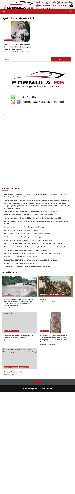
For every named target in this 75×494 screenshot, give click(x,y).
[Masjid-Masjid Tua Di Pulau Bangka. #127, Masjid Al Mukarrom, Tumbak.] (19, 322)
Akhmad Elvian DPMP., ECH (12, 52)
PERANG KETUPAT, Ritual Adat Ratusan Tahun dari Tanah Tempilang (36, 253)
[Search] (70, 11)
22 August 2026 (15, 308)
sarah (6, 211)
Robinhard (7, 227)
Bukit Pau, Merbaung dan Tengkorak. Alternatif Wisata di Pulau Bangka (37, 243)
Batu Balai (43, 299)
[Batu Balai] (55, 286)
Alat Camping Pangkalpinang (13, 221)
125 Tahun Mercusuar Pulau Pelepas (25, 257)
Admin (6, 215)
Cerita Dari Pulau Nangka (26, 263)
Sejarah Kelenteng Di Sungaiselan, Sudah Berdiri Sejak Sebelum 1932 (34, 215)
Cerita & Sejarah (8, 39)
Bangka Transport (10, 263)
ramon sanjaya (8, 240)
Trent (6, 237)
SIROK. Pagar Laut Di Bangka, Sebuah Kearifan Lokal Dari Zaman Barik (33, 211)
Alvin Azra (7, 230)
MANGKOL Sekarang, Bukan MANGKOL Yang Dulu (30, 250)
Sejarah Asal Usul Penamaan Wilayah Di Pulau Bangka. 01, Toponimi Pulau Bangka (41, 200)
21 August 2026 (51, 344)
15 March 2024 (25, 52)
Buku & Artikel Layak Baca (47, 294)
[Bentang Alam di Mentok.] (19, 358)
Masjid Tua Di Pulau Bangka (11, 331)
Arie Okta (7, 257)
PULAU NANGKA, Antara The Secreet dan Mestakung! (32, 233)
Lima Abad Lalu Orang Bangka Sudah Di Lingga (28, 227)
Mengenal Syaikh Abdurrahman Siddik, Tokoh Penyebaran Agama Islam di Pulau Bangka (17, 47)
